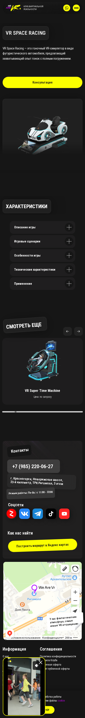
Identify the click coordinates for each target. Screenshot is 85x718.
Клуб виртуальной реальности (33, 7)
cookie (61, 700)
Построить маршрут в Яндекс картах (42, 545)
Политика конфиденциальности (58, 656)
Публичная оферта (50, 664)
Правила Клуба (48, 660)
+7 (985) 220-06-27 (32, 466)
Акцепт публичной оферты (55, 668)
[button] (78, 331)
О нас (6, 656)
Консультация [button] (42, 82)
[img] (13, 8)
